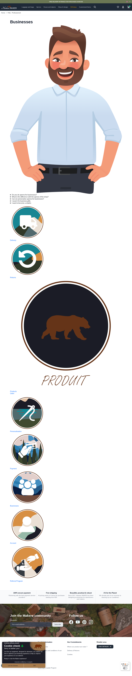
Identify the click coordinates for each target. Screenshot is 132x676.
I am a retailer (103, 646)
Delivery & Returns (73, 650)
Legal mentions (43, 647)
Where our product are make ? (77, 647)
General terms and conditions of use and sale (50, 651)
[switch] (125, 668)
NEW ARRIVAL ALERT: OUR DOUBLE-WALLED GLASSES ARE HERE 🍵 (66, 1)
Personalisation (16, 431)
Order (12, 393)
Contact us (41, 656)
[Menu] (128, 663)
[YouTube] (78, 622)
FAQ (39, 664)
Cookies (69, 654)
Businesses (14, 506)
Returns (13, 277)
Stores (40, 660)
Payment (13, 469)
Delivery (13, 240)
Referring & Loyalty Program (47, 668)
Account (13, 543)
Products (13, 391)
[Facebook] (71, 622)
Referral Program (16, 581)
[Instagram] (91, 622)
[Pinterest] (84, 622)
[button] (95, 7)
